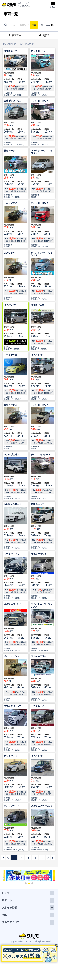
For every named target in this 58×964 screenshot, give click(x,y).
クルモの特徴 (9, 907)
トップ (5, 893)
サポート (7, 900)
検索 (34, 24)
